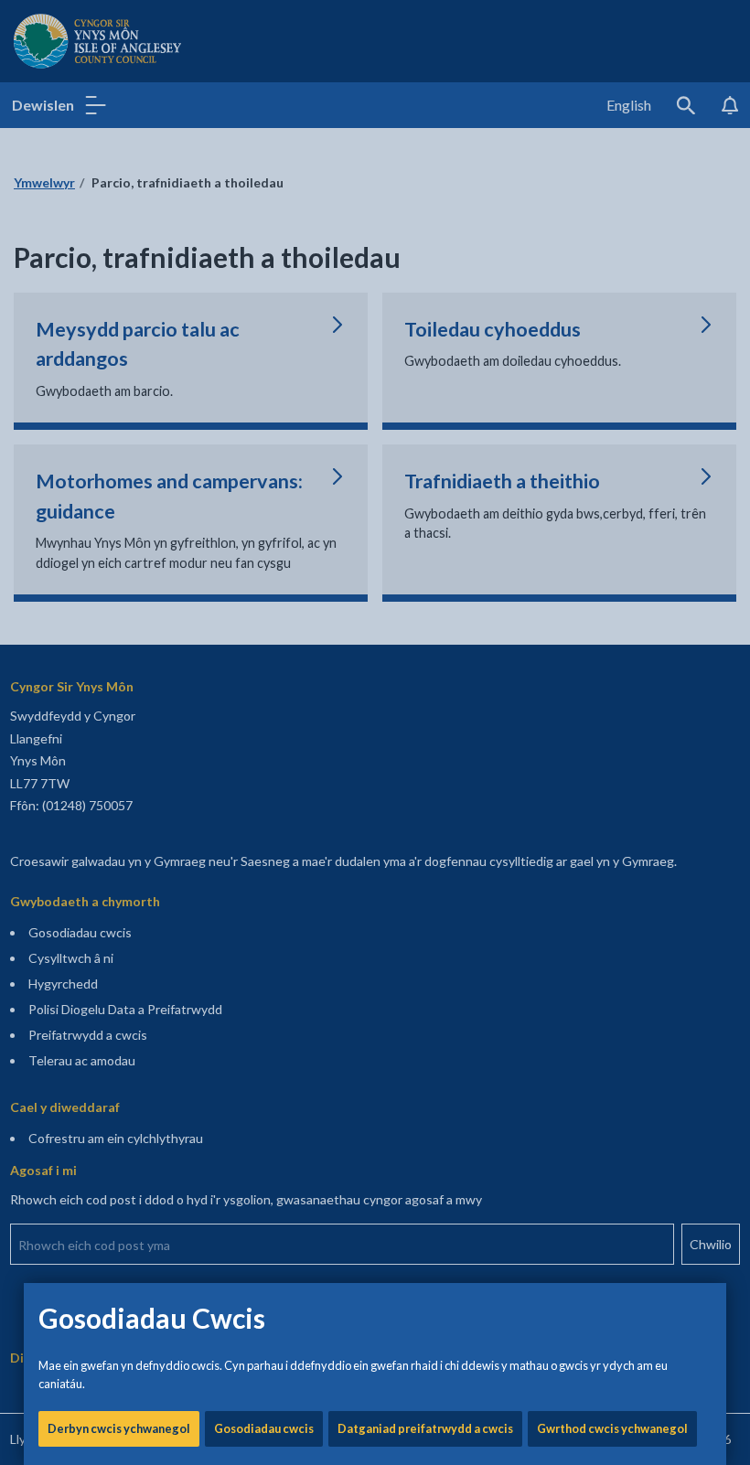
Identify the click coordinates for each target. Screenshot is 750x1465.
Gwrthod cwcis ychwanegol (612, 1428)
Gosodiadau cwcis (264, 1428)
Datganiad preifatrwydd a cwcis (425, 1428)
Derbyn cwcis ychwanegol (119, 1428)
